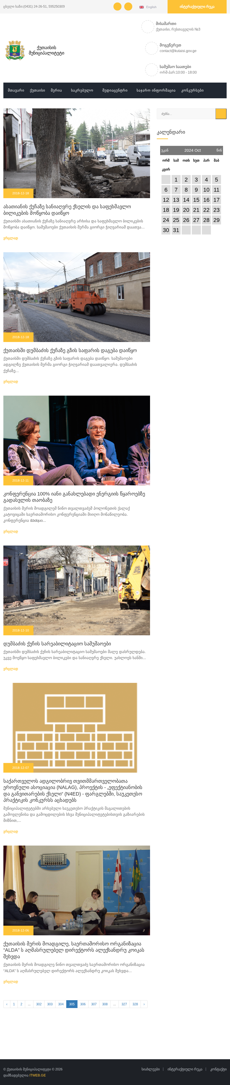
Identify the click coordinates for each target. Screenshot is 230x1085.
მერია (56, 90)
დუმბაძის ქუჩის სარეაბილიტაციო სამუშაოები (57, 644)
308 (105, 1004)
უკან (164, 149)
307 (94, 1004)
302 (39, 1004)
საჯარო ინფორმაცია (156, 90)
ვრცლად (11, 238)
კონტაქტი (218, 1069)
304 (61, 1004)
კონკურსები (192, 90)
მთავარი (16, 90)
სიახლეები (151, 1069)
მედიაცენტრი (115, 90)
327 (124, 1004)
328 (135, 1004)
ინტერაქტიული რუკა (197, 7)
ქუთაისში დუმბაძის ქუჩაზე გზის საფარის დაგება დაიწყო (70, 350)
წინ (219, 149)
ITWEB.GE (37, 1075)
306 (83, 1004)
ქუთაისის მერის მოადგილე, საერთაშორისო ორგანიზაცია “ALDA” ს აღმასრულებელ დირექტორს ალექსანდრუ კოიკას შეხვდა (73, 950)
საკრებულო (82, 90)
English (150, 7)
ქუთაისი (37, 90)
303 (50, 1004)
